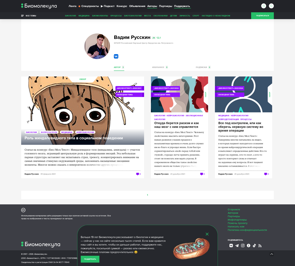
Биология (70, 16)
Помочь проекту (238, 223)
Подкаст (108, 6)
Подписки (203, 67)
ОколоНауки (160, 16)
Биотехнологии (133, 16)
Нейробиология (85, 132)
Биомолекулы (100, 16)
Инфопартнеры (237, 219)
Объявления (137, 6)
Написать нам (236, 226)
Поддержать (90, 259)
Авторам (233, 212)
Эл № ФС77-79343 (61, 262)
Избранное (159, 67)
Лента (72, 6)
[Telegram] (237, 245)
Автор (119, 67)
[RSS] (260, 245)
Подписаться (262, 16)
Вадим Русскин (32, 174)
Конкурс (122, 6)
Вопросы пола (49, 132)
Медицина (84, 16)
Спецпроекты (90, 6)
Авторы (152, 6)
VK (116, 56)
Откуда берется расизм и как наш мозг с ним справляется (176, 125)
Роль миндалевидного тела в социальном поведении (74, 138)
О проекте (234, 209)
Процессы (116, 16)
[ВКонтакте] (231, 245)
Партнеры (165, 6)
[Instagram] (242, 245)
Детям (173, 16)
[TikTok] (254, 245)
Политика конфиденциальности (247, 230)
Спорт (196, 16)
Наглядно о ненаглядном (216, 16)
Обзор (82, 79)
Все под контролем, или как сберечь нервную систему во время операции (240, 127)
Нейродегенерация (228, 119)
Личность (184, 16)
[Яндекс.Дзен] (248, 245)
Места (147, 16)
